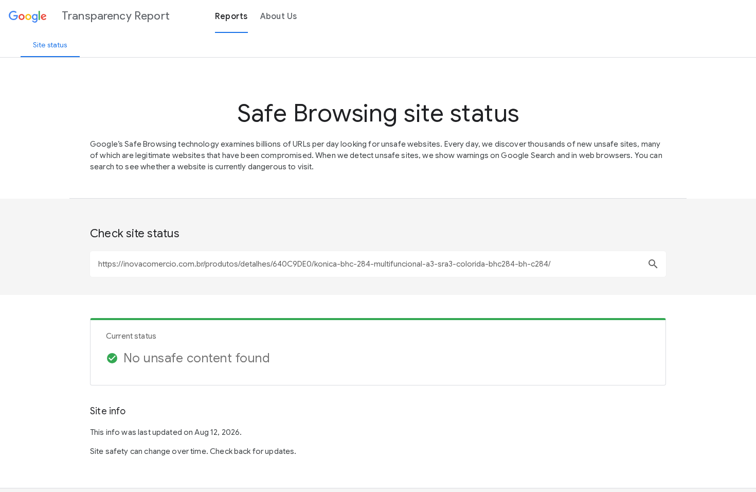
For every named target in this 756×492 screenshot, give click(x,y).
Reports (231, 16)
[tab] (50, 44)
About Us (278, 16)
